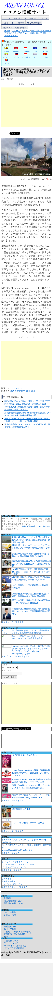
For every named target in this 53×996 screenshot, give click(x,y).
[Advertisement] (26, 107)
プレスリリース (19, 18)
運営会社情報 (10, 926)
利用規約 (8, 898)
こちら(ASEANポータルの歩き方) (35, 526)
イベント (33, 18)
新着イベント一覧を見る (12, 800)
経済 (33, 391)
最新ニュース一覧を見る (12, 622)
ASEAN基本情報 (34, 22)
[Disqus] (26, 475)
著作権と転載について (14, 903)
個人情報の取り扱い (13, 901)
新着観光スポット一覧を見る (14, 887)
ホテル (5, 22)
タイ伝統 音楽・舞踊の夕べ (24, 755)
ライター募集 (10, 912)
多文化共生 (20, 391)
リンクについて (11, 943)
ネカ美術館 (6, 878)
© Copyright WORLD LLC (14, 952)
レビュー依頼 (10, 915)
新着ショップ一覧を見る (12, 831)
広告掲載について (12, 940)
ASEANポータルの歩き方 (15, 946)
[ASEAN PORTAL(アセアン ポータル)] (26, 8)
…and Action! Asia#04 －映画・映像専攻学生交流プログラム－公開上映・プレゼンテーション (31, 772)
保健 (12, 391)
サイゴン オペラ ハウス (12, 884)
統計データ (7, 27)
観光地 (21, 22)
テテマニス (6, 820)
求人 (13, 22)
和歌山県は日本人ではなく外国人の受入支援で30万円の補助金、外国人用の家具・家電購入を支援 (31, 540)
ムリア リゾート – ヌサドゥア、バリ (18, 864)
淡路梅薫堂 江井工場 (21, 809)
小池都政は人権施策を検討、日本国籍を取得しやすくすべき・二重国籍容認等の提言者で (31, 611)
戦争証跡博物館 (8, 881)
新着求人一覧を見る (10, 853)
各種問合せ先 (20, 27)
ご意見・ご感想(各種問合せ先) (17, 931)
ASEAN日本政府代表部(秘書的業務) (17, 850)
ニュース (6, 18)
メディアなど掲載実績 (14, 948)
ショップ (43, 18)
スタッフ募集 (10, 929)
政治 (28, 391)
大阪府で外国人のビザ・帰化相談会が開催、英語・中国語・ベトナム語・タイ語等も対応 (31, 571)
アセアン (18, 388)
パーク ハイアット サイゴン (14, 867)
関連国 (4, 665)
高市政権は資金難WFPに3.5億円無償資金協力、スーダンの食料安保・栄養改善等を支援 (31, 563)
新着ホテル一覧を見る (11, 870)
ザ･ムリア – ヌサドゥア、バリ (15, 861)
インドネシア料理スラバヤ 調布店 (28, 822)
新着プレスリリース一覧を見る (15, 656)
